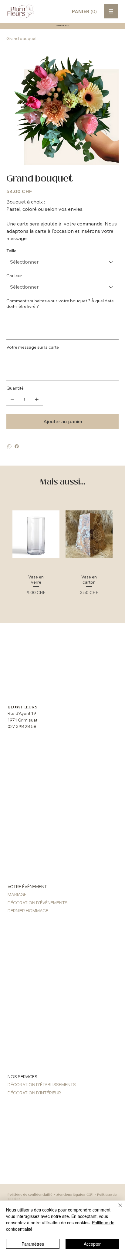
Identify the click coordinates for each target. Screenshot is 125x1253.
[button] (85, 11)
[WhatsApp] (9, 446)
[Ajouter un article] (37, 399)
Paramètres (33, 1244)
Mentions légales (70, 1195)
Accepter (92, 1244)
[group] (62, 554)
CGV (89, 1195)
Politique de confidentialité (30, 1195)
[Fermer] (116, 1209)
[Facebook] (17, 446)
